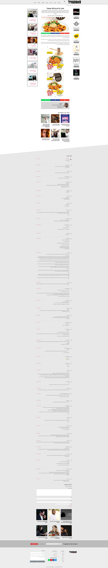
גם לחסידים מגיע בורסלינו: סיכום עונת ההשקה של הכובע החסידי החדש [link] (32, 84)
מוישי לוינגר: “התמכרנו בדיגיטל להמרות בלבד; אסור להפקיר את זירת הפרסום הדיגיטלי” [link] (65, 140)
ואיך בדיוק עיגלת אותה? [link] (55, 8)
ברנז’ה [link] (55, 2)
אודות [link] (35, 2)
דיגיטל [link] (51, 2)
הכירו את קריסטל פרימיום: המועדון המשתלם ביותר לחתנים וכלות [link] (66, 522)
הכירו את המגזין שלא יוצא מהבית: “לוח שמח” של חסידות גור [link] (65, 125)
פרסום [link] (59, 2)
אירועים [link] (43, 2)
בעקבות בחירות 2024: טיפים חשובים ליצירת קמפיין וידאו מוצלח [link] (32, 58)
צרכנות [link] (39, 2)
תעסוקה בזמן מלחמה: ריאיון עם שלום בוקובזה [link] (46, 139)
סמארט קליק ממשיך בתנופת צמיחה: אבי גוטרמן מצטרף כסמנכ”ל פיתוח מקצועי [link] (46, 125)
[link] (74, 2)
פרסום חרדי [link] (75, 5)
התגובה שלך (70, 488)
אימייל (71, 500)
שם (71, 497)
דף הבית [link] (79, 5)
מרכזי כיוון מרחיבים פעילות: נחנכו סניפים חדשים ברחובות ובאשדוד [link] (55, 139)
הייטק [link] (47, 2)
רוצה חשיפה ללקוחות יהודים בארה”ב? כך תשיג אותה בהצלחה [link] (32, 71)
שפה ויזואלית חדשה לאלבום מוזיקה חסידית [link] (56, 125)
